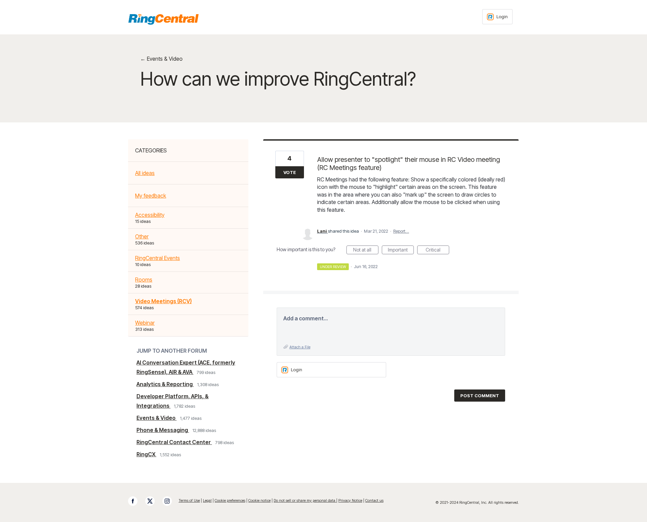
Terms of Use (189, 500)
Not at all (365, 250)
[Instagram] (170, 501)
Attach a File (299, 347)
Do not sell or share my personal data (305, 500)
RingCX (146, 454)
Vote (289, 172)
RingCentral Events (157, 258)
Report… (401, 231)
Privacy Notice (350, 500)
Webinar (145, 322)
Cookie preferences (230, 500)
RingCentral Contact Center (174, 442)
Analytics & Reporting (165, 384)
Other (142, 236)
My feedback (150, 195)
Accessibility (149, 214)
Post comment (479, 395)
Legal (207, 500)
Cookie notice (259, 500)
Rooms (143, 279)
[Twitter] (153, 501)
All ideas (145, 173)
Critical (437, 250)
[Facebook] (136, 501)
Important (401, 250)
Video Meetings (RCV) (163, 301)
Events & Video (156, 417)
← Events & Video (161, 58)
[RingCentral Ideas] (163, 19)
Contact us (374, 500)
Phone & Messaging (162, 430)
